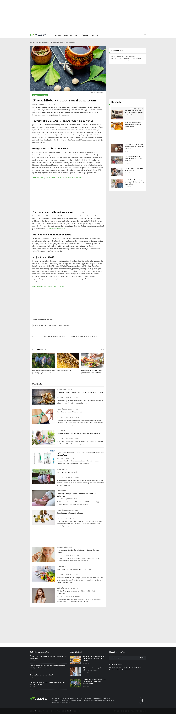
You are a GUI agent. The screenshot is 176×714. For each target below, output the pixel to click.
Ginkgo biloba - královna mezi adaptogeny (63, 42)
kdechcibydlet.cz (114, 670)
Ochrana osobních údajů (62, 711)
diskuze (95, 35)
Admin (80, 711)
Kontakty (41, 711)
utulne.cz (119, 667)
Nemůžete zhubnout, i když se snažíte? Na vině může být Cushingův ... (134, 182)
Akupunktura (130, 56)
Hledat (142, 658)
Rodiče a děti (61, 430)
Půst (113, 56)
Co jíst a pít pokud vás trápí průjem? (41, 675)
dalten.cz (127, 670)
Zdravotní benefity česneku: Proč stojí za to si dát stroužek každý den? (56, 177)
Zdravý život (52, 325)
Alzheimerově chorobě (57, 229)
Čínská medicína (124, 58)
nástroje (85, 35)
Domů (32, 42)
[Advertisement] (88, 16)
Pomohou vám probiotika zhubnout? (69, 412)
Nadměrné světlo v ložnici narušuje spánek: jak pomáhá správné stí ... (134, 113)
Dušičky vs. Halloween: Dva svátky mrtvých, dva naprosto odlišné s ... (134, 147)
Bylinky (113, 58)
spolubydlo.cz (137, 667)
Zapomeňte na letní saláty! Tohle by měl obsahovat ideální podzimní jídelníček (94, 658)
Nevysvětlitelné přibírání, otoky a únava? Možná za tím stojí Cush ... (134, 158)
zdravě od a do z (70, 35)
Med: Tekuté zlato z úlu (64, 371)
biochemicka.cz (127, 667)
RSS (74, 711)
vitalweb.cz (112, 667)
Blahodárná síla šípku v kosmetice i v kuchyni (48, 286)
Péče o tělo (61, 450)
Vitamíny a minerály (64, 325)
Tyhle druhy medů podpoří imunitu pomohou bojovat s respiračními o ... (133, 124)
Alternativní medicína (42, 42)
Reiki (133, 61)
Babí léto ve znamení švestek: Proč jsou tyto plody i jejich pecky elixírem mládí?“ (43, 373)
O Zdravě (33, 711)
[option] (43, 365)
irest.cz (122, 670)
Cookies (49, 711)
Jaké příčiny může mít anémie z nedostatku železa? (75, 569)
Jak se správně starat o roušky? (68, 472)
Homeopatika (136, 58)
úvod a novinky (55, 35)
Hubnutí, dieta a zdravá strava (67, 409)
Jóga (113, 61)
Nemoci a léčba (62, 469)
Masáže (127, 61)
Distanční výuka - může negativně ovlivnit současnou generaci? (79, 433)
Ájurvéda (120, 56)
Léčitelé (119, 61)
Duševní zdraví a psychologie (67, 588)
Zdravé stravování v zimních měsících (70, 513)
